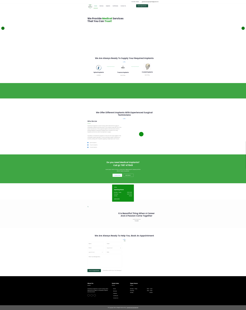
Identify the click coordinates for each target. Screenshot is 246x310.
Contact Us (123, 6)
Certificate (115, 295)
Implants (108, 6)
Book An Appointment (94, 270)
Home (95, 6)
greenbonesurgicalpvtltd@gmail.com (150, 1)
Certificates (115, 6)
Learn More (103, 25)
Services (101, 6)
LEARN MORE (117, 199)
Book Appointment (142, 5)
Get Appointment (93, 25)
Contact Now (117, 175)
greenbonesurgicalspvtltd (132, 307)
